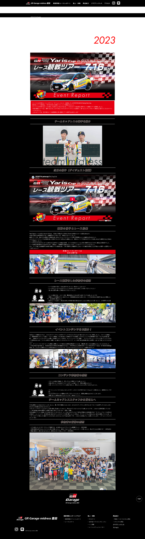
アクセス (107, 3)
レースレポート (69, 521)
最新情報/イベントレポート (73, 519)
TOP (139, 499)
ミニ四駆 (91, 524)
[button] (31, 264)
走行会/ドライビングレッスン (97, 521)
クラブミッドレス (96, 3)
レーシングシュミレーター (97, 527)
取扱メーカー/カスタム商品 (122, 519)
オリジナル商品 (118, 521)
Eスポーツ (92, 519)
